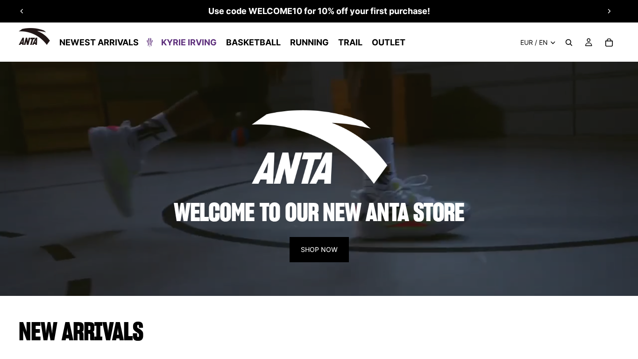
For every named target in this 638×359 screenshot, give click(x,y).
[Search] (569, 42)
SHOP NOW (319, 249)
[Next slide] (609, 11)
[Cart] (609, 42)
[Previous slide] (22, 11)
